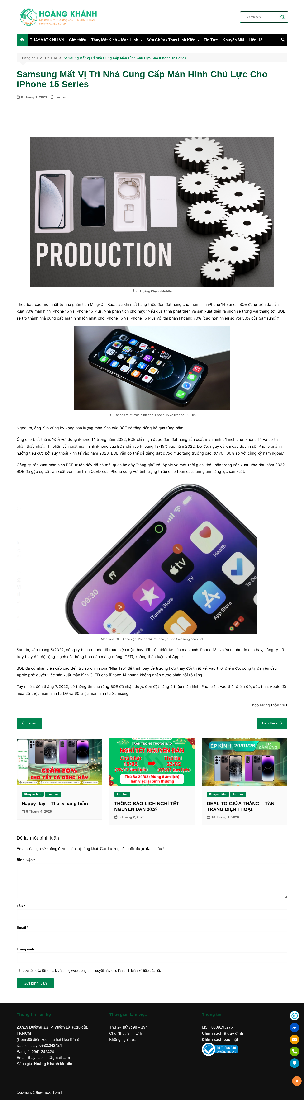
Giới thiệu (77, 40)
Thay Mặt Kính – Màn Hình (114, 40)
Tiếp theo (269, 723)
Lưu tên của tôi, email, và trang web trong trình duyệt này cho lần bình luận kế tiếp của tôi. (92, 970)
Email (22, 928)
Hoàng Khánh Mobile (53, 1064)
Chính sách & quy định (222, 1033)
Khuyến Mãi (233, 40)
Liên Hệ (255, 40)
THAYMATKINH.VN (47, 40)
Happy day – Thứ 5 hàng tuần (55, 803)
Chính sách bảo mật (220, 1040)
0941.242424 (43, 1052)
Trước (32, 723)
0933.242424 (50, 1046)
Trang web (25, 949)
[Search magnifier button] (282, 17)
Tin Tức (211, 40)
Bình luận (26, 860)
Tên (21, 906)
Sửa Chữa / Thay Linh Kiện (171, 40)
